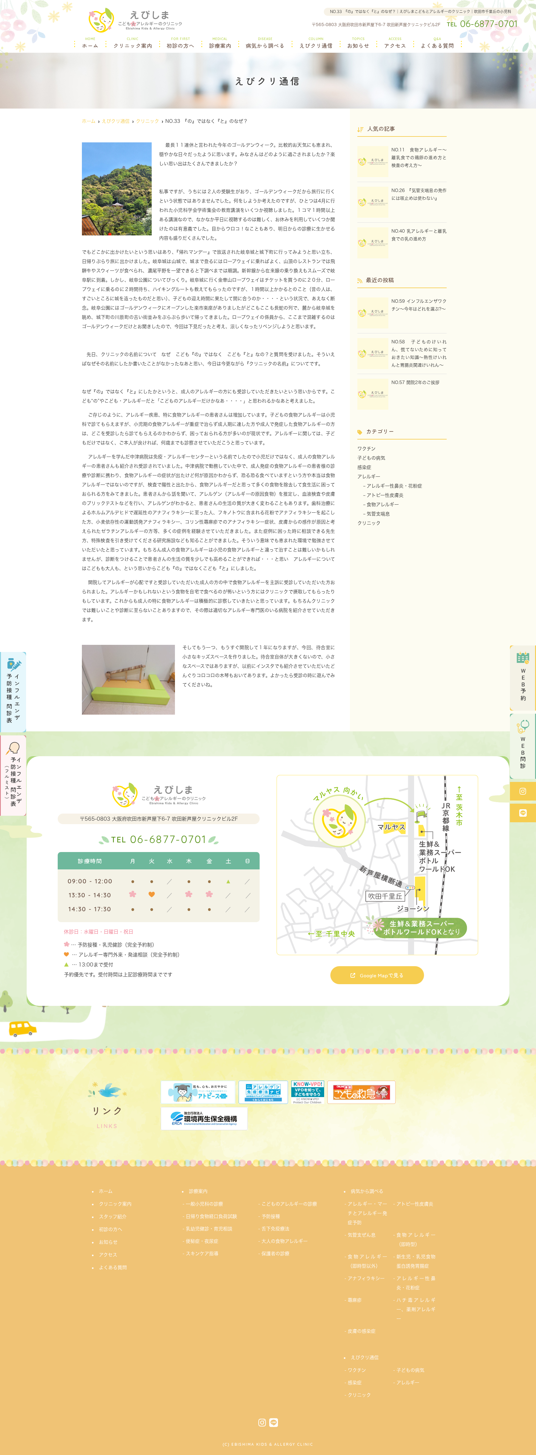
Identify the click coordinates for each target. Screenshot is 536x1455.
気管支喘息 (378, 513)
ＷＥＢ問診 (523, 753)
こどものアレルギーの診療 (289, 1204)
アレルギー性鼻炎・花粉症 (394, 486)
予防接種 (270, 1216)
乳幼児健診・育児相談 (209, 1228)
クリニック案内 (132, 43)
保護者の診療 (275, 1253)
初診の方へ (180, 43)
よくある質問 (437, 43)
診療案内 (220, 43)
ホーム (90, 43)
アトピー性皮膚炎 (385, 495)
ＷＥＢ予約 (523, 685)
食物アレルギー (383, 504)
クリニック (369, 523)
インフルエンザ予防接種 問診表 (13, 699)
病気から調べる (265, 43)
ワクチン (366, 448)
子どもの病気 (371, 458)
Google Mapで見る (382, 975)
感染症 (364, 467)
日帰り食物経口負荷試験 (211, 1216)
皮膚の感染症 (362, 1331)
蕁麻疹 (355, 1300)
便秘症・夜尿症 (202, 1241)
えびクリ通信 (316, 43)
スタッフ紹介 (113, 1216)
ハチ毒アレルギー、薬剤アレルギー (416, 1309)
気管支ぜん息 (362, 1235)
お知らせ (358, 43)
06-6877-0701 (158, 840)
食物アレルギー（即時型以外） (367, 1261)
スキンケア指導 (202, 1253)
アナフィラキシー (366, 1278)
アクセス (395, 43)
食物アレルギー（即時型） (416, 1240)
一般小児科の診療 (204, 1204)
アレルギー (368, 476)
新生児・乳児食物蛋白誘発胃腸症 (416, 1261)
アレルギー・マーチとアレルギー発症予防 (367, 1213)
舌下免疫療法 (275, 1228)
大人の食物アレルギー (284, 1241)
